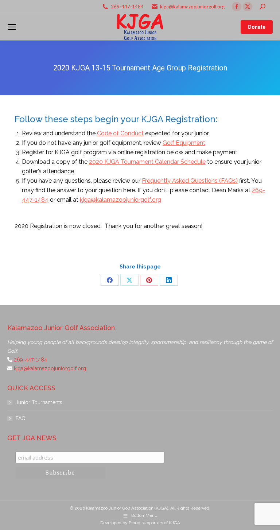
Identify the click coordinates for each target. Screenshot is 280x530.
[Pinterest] (149, 280)
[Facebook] (110, 280)
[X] (129, 280)
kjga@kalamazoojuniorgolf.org (192, 6)
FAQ (21, 418)
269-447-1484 (127, 6)
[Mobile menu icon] (11, 27)
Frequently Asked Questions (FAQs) (190, 180)
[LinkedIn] (169, 280)
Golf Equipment (184, 142)
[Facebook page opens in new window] (236, 6)
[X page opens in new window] (247, 6)
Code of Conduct (120, 133)
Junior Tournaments (39, 402)
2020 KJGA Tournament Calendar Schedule (147, 161)
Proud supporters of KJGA (154, 522)
